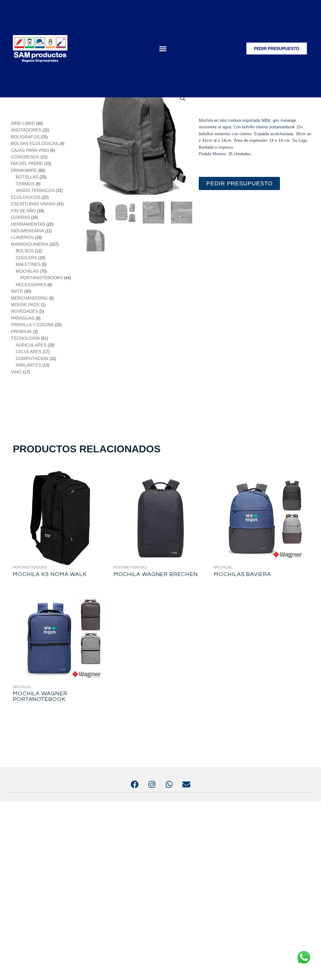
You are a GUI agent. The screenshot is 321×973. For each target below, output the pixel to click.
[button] (163, 49)
